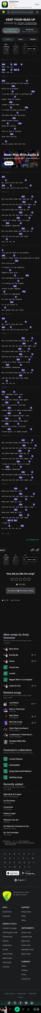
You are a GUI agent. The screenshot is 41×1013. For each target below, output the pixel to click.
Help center (26, 912)
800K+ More (7, 698)
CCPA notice (32, 993)
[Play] (17, 1009)
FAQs (23, 916)
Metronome (7, 958)
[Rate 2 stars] (16, 579)
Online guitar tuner (10, 932)
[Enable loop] (23, 1009)
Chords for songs (9, 928)
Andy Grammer (27, 23)
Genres (5, 941)
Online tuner (7, 937)
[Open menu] (37, 12)
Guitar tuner (26, 932)
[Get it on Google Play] (28, 873)
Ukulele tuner (26, 937)
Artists (5, 949)
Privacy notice (21, 993)
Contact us (25, 979)
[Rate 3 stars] (20, 579)
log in (19, 591)
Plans (23, 920)
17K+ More (7, 789)
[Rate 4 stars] (24, 579)
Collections (7, 945)
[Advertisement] (20, 1000)
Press (23, 974)
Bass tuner (25, 941)
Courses (6, 967)
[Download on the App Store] (12, 873)
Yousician (6, 916)
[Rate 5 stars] (29, 579)
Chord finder (8, 954)
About (23, 966)
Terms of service (10, 993)
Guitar (8, 39)
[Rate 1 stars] (12, 579)
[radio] (34, 1009)
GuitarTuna (6, 841)
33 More (6, 643)
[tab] (11, 30)
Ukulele (33, 39)
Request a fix (34, 539)
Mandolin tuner (27, 949)
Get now (9, 163)
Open (37, 4)
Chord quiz (7, 962)
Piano (20, 39)
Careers (24, 970)
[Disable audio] (28, 1009)
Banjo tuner (26, 954)
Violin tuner (26, 945)
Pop (8, 533)
